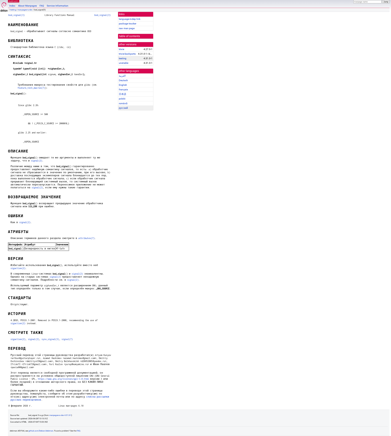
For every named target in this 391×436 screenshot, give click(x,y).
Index (12, 5)
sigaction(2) (18, 268)
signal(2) (36, 160)
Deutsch (123, 80)
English (123, 84)
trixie (121, 49)
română (123, 103)
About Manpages (27, 5)
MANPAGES (13, 1)
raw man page (127, 28)
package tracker (127, 23)
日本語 (122, 94)
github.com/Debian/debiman (41, 431)
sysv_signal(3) (50, 339)
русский (123, 108)
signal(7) (67, 339)
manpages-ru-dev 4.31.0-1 (60, 415)
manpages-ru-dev (25, 10)
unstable (123, 63)
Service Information (57, 5)
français (123, 89)
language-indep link (129, 19)
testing (13, 10)
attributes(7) (86, 238)
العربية (122, 75)
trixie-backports (127, 53)
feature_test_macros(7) (31, 88)
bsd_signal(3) (16, 15)
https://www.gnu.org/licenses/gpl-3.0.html (63, 379)
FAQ (42, 5)
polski (122, 98)
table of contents (129, 36)
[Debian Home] (4, 6)
